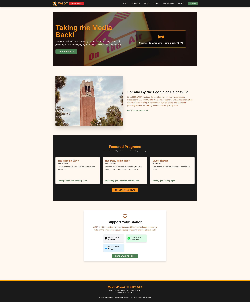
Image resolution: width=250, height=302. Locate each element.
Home (125, 3)
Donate (193, 3)
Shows (147, 3)
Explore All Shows (125, 190)
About (156, 3)
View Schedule (66, 51)
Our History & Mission (136, 110)
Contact (182, 3)
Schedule (136, 3)
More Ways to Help (125, 256)
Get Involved (168, 3)
